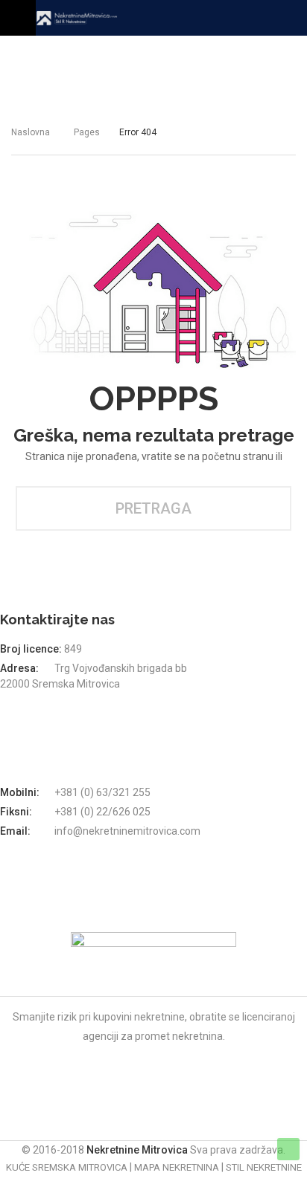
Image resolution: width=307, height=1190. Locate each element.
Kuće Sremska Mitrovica (66, 1167)
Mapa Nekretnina (176, 1167)
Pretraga (153, 508)
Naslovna (30, 132)
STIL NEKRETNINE (264, 1167)
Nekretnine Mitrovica (138, 1150)
